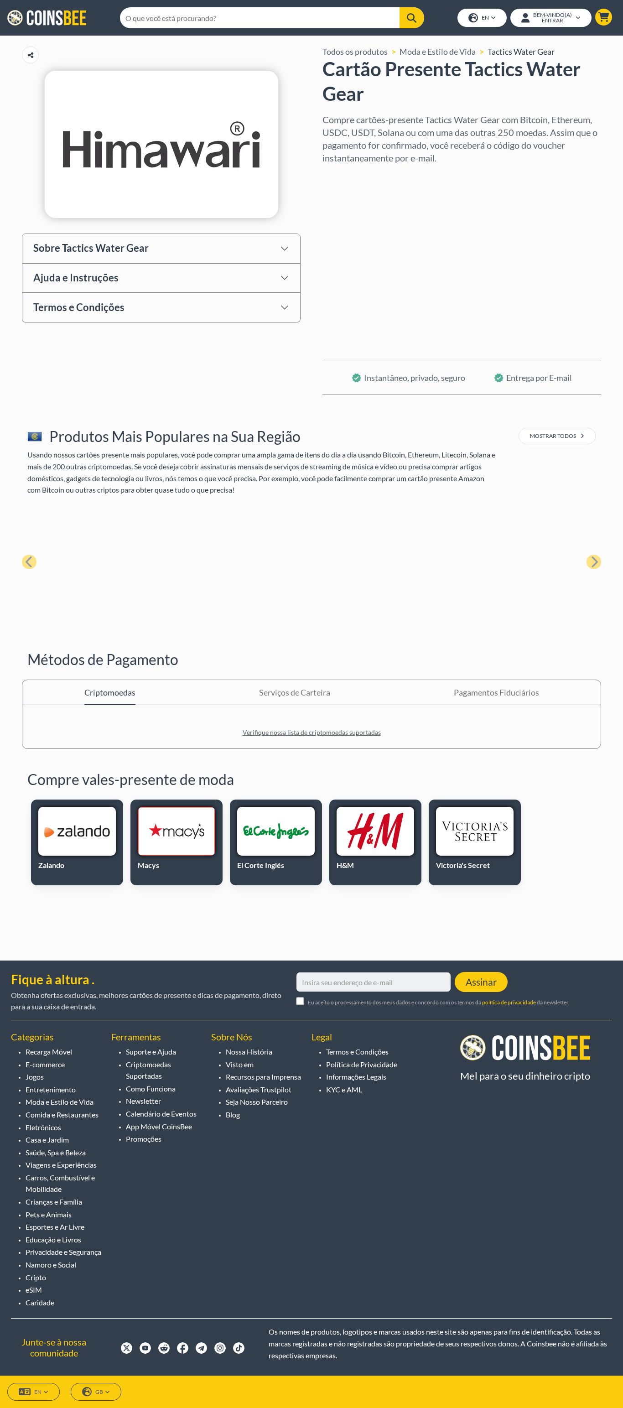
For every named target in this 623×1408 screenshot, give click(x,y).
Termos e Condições (79, 307)
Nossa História (249, 1051)
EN (485, 17)
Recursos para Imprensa (263, 1076)
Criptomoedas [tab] (109, 692)
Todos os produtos (355, 52)
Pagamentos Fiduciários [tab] (496, 692)
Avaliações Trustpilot (258, 1089)
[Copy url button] (30, 55)
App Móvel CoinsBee (159, 1126)
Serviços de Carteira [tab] (294, 692)
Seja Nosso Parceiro (257, 1101)
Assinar (481, 981)
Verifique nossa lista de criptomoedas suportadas (312, 732)
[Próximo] (594, 562)
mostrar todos (553, 435)
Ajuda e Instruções (76, 277)
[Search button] (412, 17)
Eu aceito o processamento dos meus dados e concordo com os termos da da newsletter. (439, 1002)
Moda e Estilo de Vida (438, 52)
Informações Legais (356, 1076)
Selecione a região (355, 176)
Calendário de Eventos (161, 1113)
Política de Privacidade (361, 1064)
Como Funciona (151, 1088)
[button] (603, 17)
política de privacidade (509, 1002)
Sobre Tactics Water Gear (91, 248)
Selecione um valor (356, 216)
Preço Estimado (350, 255)
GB (99, 1391)
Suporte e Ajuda (151, 1051)
